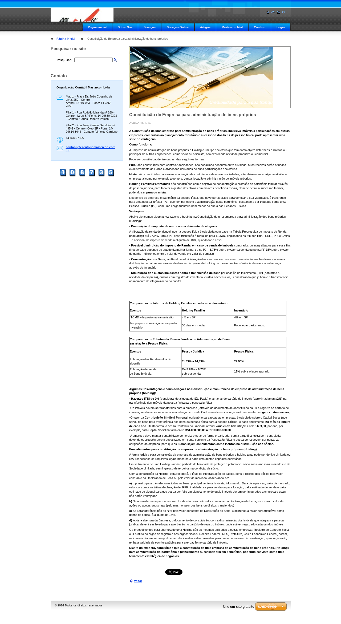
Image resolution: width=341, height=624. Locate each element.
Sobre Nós (125, 27)
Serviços (150, 27)
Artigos (205, 27)
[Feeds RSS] (283, 12)
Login (281, 27)
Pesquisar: (64, 60)
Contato (259, 27)
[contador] (87, 176)
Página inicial (97, 27)
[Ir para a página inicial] (82, 15)
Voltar (138, 580)
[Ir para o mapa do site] (273, 12)
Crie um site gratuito (238, 607)
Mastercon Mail (232, 27)
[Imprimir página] (278, 12)
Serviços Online (178, 27)
